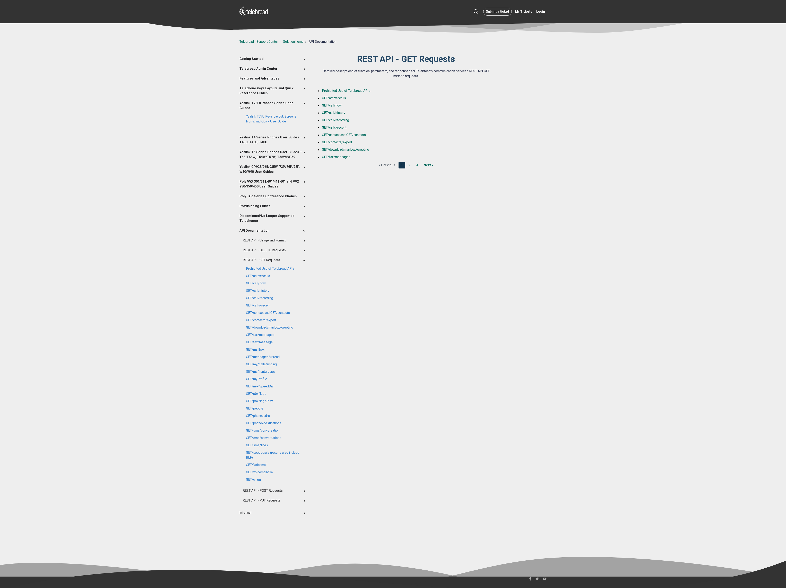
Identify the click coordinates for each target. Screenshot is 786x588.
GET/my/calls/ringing (261, 364)
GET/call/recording (259, 298)
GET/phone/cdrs (258, 416)
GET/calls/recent (258, 305)
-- (247, 129)
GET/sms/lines (257, 445)
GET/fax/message (259, 342)
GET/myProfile (256, 379)
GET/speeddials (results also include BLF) (272, 455)
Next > (429, 165)
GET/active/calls (258, 276)
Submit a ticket (497, 11)
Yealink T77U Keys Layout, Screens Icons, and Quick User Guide (271, 118)
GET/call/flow (256, 283)
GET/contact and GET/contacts (268, 313)
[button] (476, 12)
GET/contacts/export (261, 320)
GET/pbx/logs (256, 394)
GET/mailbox (255, 349)
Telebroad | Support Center (258, 42)
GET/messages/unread (263, 357)
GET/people (254, 408)
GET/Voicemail (256, 465)
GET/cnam (253, 479)
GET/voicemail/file (259, 472)
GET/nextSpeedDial (260, 386)
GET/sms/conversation (262, 430)
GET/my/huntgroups (260, 372)
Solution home (293, 42)
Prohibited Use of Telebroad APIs (270, 268)
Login (540, 11)
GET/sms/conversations (263, 438)
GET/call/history (257, 291)
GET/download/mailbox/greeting (269, 327)
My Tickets (523, 11)
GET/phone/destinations (263, 423)
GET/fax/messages (260, 335)
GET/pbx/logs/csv (259, 401)
